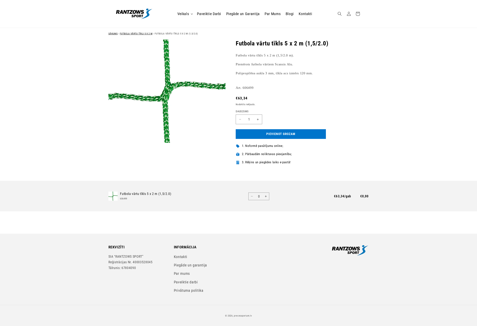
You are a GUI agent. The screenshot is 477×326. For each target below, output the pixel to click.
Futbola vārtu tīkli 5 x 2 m (136, 33)
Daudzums (242, 111)
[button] (185, 14)
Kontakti (180, 257)
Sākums (113, 33)
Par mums (182, 273)
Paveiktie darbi (186, 282)
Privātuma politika (188, 290)
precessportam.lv (243, 315)
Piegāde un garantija (190, 265)
